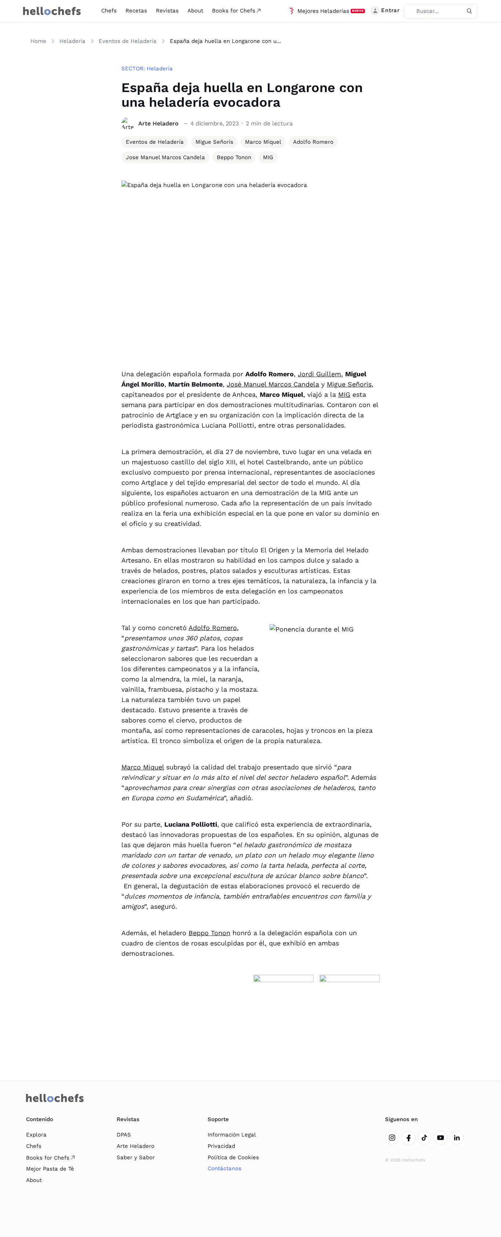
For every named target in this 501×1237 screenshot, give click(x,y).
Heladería (72, 41)
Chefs (109, 10)
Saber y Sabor (136, 1157)
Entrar (390, 10)
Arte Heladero (135, 1146)
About (195, 10)
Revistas (167, 10)
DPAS (124, 1134)
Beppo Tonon (209, 933)
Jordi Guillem (319, 374)
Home (38, 41)
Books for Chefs (233, 10)
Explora (36, 1134)
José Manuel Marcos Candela (273, 384)
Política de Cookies (233, 1157)
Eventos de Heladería (128, 41)
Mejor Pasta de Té (50, 1168)
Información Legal (232, 1134)
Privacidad (221, 1146)
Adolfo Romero (213, 628)
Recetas (136, 10)
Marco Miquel (142, 767)
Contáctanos (224, 1168)
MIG (344, 394)
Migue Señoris (349, 384)
